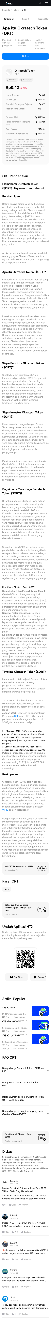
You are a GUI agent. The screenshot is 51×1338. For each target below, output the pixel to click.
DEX (16, 716)
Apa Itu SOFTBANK (11, 1036)
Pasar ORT (26, 19)
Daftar (25, 56)
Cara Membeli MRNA (11, 1022)
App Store (18, 977)
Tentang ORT (9, 19)
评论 (7, 1232)
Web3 (5, 809)
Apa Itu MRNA (8, 1008)
